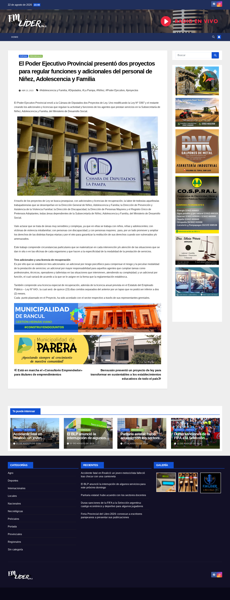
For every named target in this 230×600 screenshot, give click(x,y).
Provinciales (36, 56)
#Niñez (100, 90)
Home (14, 37)
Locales (12, 496)
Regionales (29, 430)
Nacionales (14, 503)
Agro (10, 473)
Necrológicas (15, 511)
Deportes (179, 430)
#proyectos (132, 90)
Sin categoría (15, 549)
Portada (23, 56)
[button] (213, 37)
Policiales (13, 519)
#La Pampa (88, 90)
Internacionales (16, 488)
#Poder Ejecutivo (115, 90)
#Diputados (74, 90)
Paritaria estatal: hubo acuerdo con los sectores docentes (140, 438)
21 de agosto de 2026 (28, 443)
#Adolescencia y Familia (53, 90)
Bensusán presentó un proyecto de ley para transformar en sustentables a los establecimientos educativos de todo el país (126, 374)
